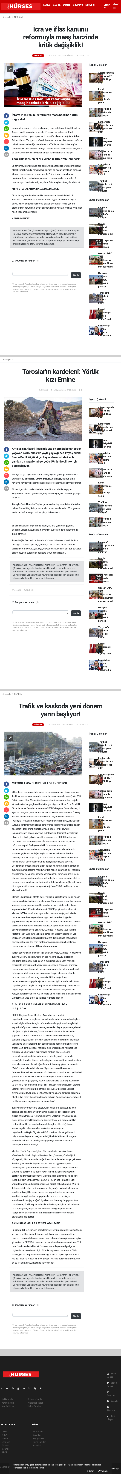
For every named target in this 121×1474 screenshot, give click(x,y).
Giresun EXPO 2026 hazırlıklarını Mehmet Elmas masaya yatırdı (105, 260)
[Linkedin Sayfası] (25, 1388)
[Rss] (31, 1388)
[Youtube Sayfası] (19, 1388)
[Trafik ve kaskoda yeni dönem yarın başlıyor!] (43, 753)
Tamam (104, 1471)
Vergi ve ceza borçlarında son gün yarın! (105, 154)
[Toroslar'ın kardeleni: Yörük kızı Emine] (43, 419)
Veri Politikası (8, 1406)
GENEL (46, 4)
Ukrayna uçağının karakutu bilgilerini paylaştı (103, 280)
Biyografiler (38, 1438)
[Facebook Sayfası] (3, 1388)
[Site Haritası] (36, 1388)
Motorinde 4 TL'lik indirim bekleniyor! (105, 112)
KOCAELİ (6, 1449)
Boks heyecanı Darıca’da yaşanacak (105, 243)
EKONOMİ (18, 17)
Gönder (76, 275)
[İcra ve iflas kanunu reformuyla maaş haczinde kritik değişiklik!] (43, 84)
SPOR (4, 1452)
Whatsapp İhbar (35, 1403)
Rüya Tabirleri (39, 1442)
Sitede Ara (38, 1431)
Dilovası (89, 4)
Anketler (37, 1435)
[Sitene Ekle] (42, 1388)
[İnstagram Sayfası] (14, 1388)
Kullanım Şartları (35, 1399)
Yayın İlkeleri (8, 1403)
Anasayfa (7, 17)
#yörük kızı (28, 590)
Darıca (66, 4)
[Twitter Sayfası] (8, 1388)
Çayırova (78, 4)
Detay (91, 1471)
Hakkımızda (7, 1399)
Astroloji (37, 1445)
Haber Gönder (34, 1406)
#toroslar (16, 590)
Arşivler (115, 1401)
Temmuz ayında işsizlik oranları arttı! (105, 141)
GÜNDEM (18, 694)
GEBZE (56, 4)
